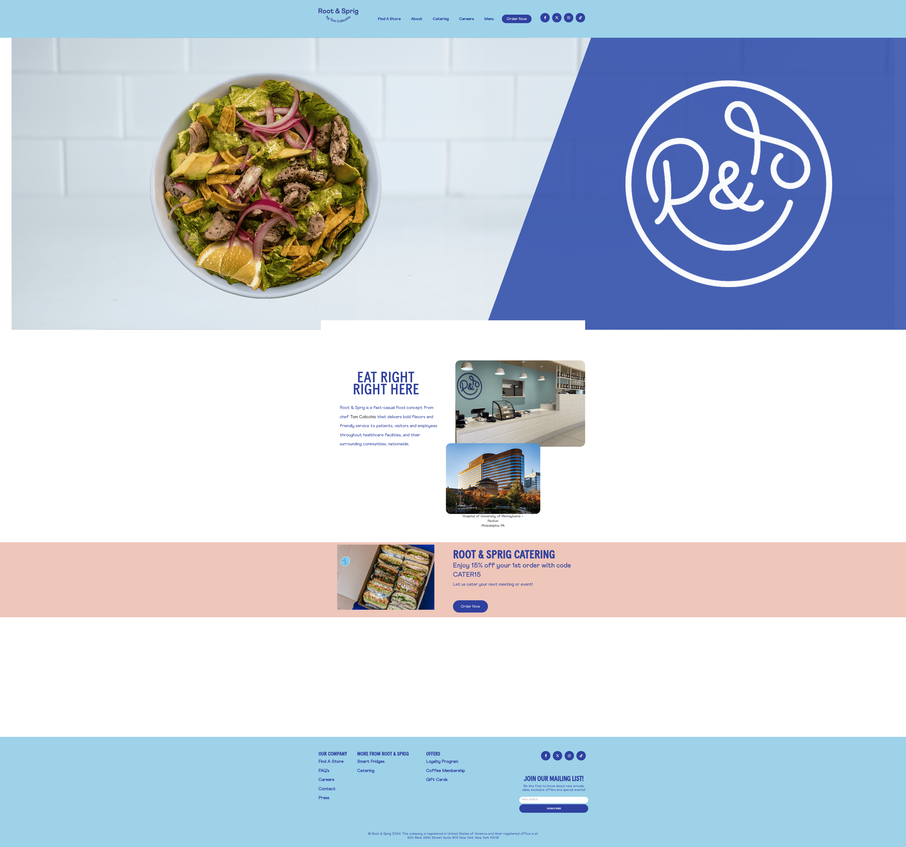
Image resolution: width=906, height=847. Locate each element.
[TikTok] (580, 17)
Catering (441, 19)
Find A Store (389, 19)
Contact (327, 789)
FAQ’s (324, 771)
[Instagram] (568, 17)
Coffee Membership (445, 771)
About (416, 19)
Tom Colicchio (363, 417)
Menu (489, 19)
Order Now (517, 19)
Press (324, 798)
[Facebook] (545, 17)
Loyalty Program (442, 761)
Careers (466, 19)
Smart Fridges (371, 761)
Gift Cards (437, 780)
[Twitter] (557, 17)
